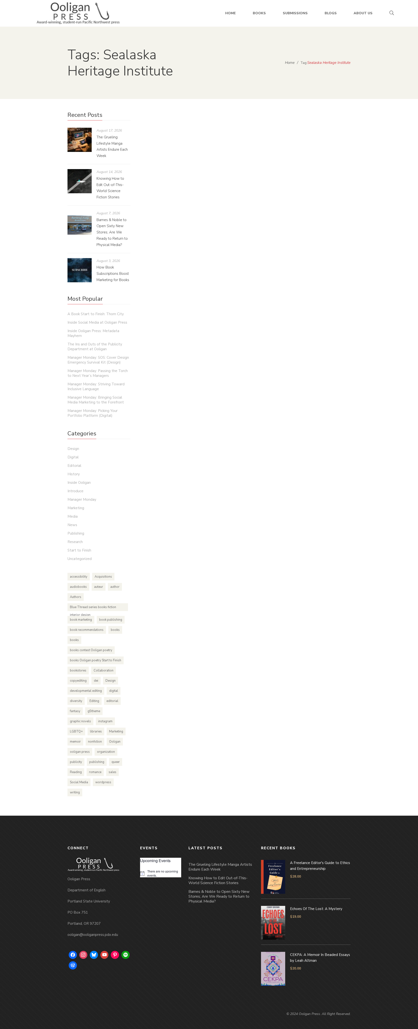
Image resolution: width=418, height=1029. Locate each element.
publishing (96, 762)
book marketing (81, 620)
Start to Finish (79, 550)
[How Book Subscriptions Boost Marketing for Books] (79, 270)
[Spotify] (125, 955)
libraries (96, 731)
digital (113, 691)
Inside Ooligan (250, 241)
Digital (73, 457)
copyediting (78, 681)
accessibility (78, 576)
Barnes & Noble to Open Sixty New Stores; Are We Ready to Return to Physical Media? (112, 232)
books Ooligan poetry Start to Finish (95, 660)
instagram (105, 721)
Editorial (74, 465)
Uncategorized (79, 558)
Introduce (75, 491)
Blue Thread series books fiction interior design (93, 608)
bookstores (78, 670)
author (114, 587)
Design (73, 448)
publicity (76, 762)
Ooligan (114, 741)
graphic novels (80, 721)
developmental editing (86, 691)
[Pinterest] (115, 955)
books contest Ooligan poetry (91, 650)
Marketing (75, 508)
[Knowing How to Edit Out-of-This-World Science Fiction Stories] (79, 181)
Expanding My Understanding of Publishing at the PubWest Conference (233, 227)
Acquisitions (103, 576)
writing (75, 792)
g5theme (94, 711)
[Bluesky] (94, 955)
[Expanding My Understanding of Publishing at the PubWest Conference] (200, 161)
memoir (75, 741)
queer (116, 762)
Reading (76, 772)
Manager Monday (81, 499)
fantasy (75, 711)
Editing (94, 701)
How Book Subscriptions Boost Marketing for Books (113, 273)
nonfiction (95, 741)
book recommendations (87, 630)
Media (72, 516)
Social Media (79, 782)
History (73, 474)
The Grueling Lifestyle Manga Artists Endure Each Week (220, 867)
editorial (112, 701)
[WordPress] (72, 965)
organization (106, 752)
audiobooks (78, 587)
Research (75, 541)
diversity (76, 701)
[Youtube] (104, 955)
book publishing (110, 620)
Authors (75, 597)
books (115, 630)
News (72, 524)
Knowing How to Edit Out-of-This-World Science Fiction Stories (217, 880)
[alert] (160, 873)
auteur (98, 587)
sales (112, 772)
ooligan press (80, 752)
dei (96, 681)
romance (95, 772)
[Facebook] (72, 955)
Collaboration (103, 670)
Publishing (272, 241)
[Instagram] (83, 955)
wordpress (103, 782)
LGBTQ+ (76, 731)
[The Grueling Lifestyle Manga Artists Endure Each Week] (79, 140)
